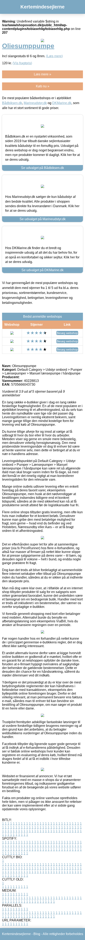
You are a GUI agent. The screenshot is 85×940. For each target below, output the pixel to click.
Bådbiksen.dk (12, 103)
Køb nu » (42, 86)
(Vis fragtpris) (22, 63)
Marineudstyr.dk (35, 103)
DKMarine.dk (61, 103)
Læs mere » (42, 74)
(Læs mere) (54, 56)
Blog (36, 934)
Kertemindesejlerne (42, 7)
